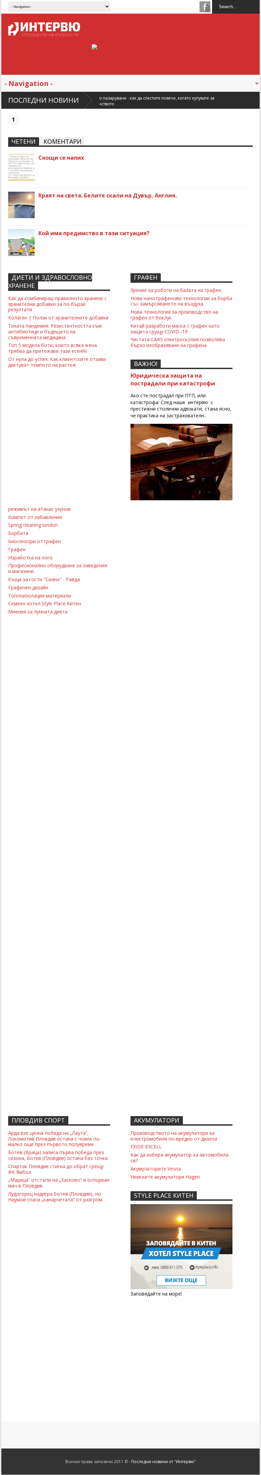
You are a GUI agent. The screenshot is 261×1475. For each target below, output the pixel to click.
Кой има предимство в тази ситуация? (94, 233)
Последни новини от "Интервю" (163, 1461)
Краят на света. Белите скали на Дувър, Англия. (107, 195)
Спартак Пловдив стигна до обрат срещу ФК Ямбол (56, 1169)
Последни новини (43, 100)
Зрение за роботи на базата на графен (175, 290)
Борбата (18, 533)
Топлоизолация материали (39, 595)
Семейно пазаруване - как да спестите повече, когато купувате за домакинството (108, 101)
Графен (16, 549)
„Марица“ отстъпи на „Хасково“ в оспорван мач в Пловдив (58, 1183)
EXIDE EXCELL (146, 1146)
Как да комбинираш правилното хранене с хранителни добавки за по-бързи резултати (57, 304)
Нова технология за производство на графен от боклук (174, 315)
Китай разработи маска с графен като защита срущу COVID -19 (175, 329)
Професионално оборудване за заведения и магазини (57, 568)
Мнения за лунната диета (38, 611)
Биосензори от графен (34, 541)
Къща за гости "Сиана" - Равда (44, 579)
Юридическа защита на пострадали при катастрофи (172, 379)
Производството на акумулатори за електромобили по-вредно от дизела (173, 1136)
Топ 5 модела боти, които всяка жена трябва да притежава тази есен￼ (52, 348)
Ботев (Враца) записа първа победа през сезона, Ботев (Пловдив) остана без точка (58, 1155)
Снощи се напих (61, 157)
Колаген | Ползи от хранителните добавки (58, 317)
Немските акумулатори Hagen (165, 1177)
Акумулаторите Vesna (155, 1168)
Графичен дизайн (28, 587)
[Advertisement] (181, 547)
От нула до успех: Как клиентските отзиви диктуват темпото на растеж (57, 362)
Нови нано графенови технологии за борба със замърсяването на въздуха (181, 301)
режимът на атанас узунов (39, 509)
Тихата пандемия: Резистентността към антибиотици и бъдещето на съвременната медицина (55, 332)
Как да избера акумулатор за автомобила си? (179, 1157)
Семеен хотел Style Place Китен (44, 603)
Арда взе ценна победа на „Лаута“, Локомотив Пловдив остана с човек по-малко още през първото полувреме (54, 1139)
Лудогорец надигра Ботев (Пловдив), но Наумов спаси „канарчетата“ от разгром (55, 1197)
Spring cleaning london (33, 525)
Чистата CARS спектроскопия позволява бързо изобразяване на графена (177, 342)
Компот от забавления (35, 517)
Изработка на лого (30, 557)
